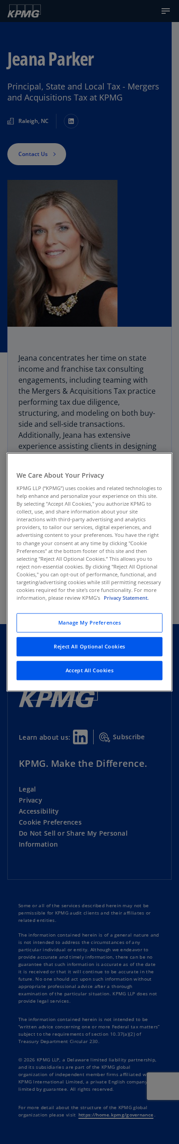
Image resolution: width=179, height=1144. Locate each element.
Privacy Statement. (126, 597)
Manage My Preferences (89, 622)
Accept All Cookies (89, 670)
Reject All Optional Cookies (89, 646)
